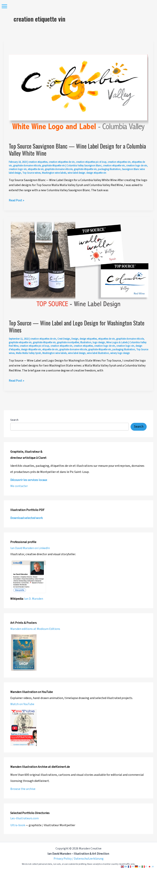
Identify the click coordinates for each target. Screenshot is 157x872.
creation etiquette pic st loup (34, 346)
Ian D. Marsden (33, 599)
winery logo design (120, 353)
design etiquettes (88, 339)
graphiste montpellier (68, 342)
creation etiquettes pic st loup (91, 162)
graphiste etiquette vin (20, 342)
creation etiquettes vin (119, 162)
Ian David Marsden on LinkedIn (30, 548)
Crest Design (63, 339)
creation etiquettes (37, 162)
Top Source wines (31, 173)
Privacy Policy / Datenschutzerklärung (79, 859)
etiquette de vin (36, 169)
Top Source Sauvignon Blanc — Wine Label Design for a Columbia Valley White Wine (77, 149)
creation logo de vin (136, 165)
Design (74, 339)
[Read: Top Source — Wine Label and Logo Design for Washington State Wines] (78, 268)
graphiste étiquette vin (53, 165)
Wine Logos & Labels (117, 342)
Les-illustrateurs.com (24, 818)
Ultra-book (17, 825)
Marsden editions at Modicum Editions (35, 629)
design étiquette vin (31, 349)
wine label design (77, 353)
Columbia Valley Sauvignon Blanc (84, 165)
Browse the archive (22, 789)
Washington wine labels (54, 173)
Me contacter (19, 486)
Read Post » (16, 200)
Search (14, 420)
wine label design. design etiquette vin (87, 173)
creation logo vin (18, 169)
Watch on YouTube (22, 704)
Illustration (85, 342)
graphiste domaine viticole (27, 165)
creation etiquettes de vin (62, 162)
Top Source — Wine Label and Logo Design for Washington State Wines (76, 326)
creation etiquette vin (114, 165)
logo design (99, 342)
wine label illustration (98, 353)
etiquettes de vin (106, 339)
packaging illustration (109, 169)
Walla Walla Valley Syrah (28, 353)
